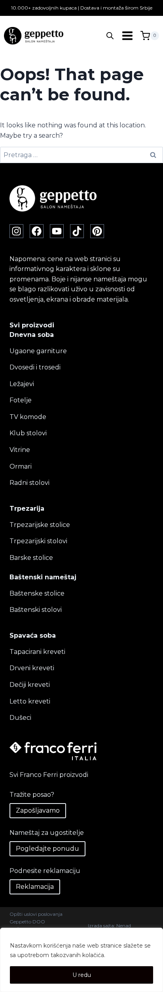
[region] (81, 960)
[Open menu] (127, 36)
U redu (81, 975)
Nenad (123, 926)
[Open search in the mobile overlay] (110, 35)
